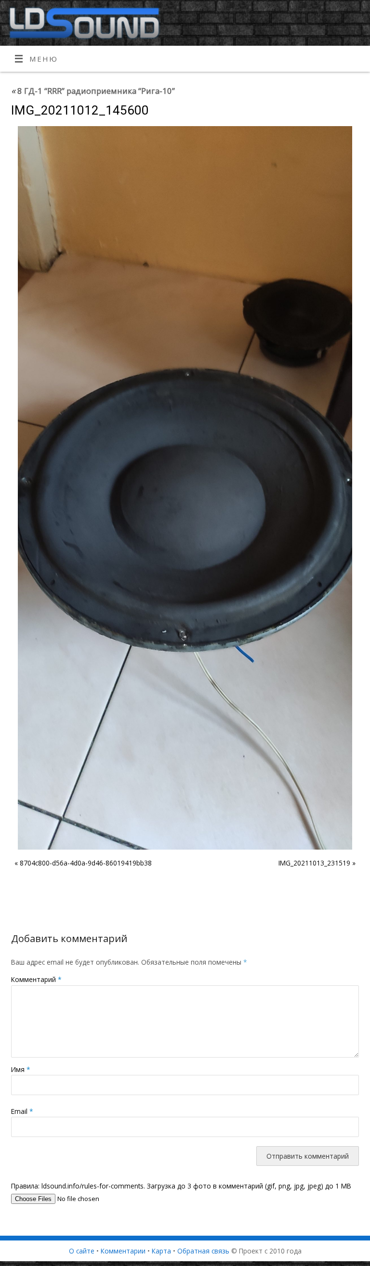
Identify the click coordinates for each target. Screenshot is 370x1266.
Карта (161, 1250)
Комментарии (123, 1250)
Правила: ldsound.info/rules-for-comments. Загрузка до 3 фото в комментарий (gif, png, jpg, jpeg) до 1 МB (181, 1185)
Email (22, 1111)
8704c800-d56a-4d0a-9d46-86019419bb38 (86, 862)
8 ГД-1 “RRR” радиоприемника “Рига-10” (93, 90)
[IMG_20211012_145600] (185, 488)
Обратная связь (203, 1250)
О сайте (81, 1250)
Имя (20, 1069)
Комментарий (36, 979)
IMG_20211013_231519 (314, 862)
